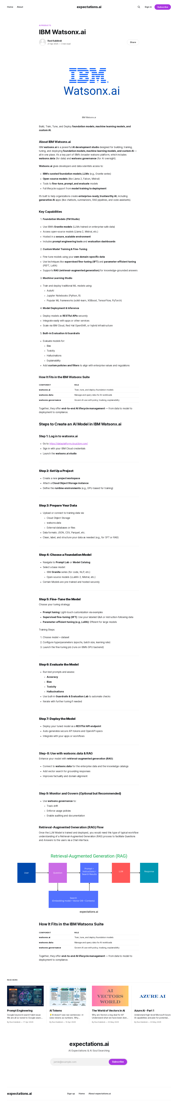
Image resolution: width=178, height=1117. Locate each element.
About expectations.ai (100, 1093)
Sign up (71, 1093)
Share (133, 42)
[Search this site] (139, 7)
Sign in (148, 7)
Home (10, 7)
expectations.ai (89, 7)
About (20, 7)
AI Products (45, 25)
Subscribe (162, 7)
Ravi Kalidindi (55, 40)
